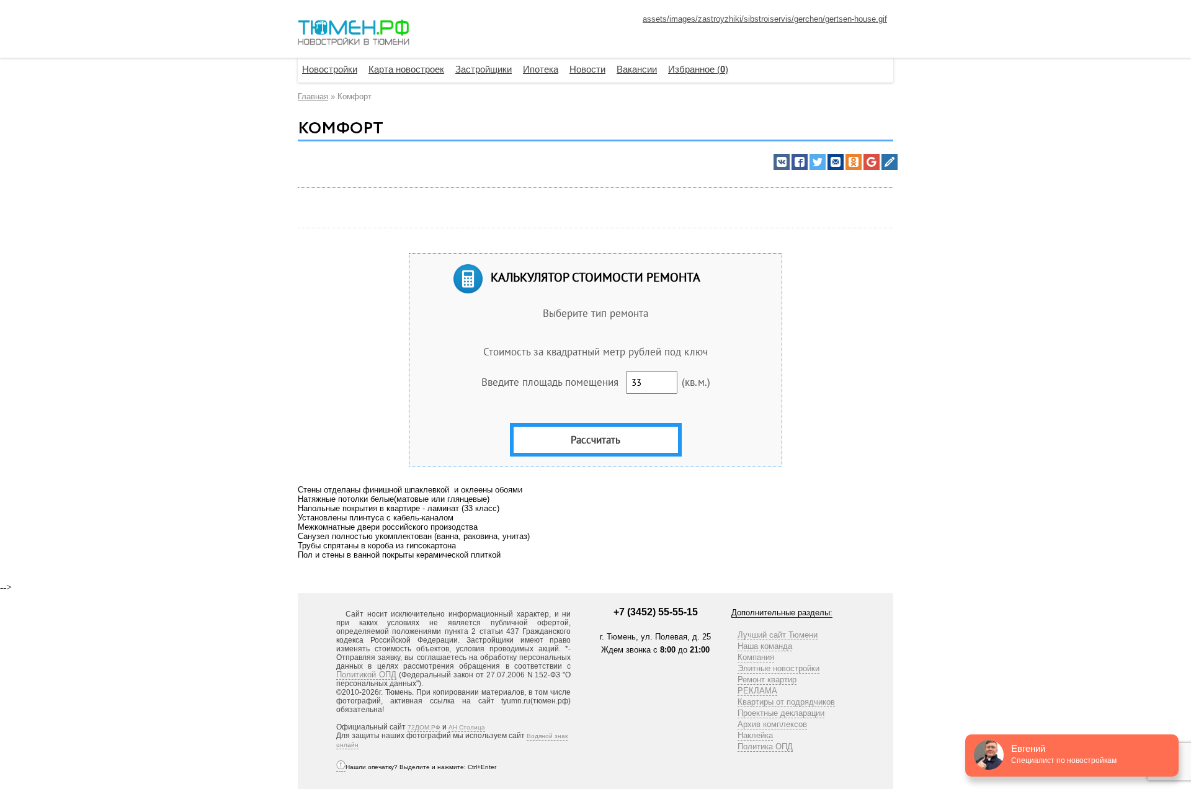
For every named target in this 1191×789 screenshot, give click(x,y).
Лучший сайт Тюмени (778, 635)
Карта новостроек (406, 69)
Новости (587, 69)
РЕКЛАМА (757, 690)
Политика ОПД (765, 746)
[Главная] (353, 34)
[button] (782, 162)
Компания (756, 657)
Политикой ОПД (366, 674)
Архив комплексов (772, 724)
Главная (313, 96)
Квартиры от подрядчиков (786, 702)
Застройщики (483, 69)
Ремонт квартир (767, 679)
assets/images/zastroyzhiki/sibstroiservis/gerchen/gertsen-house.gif (765, 19)
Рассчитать (595, 440)
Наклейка (755, 735)
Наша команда (765, 646)
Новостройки (329, 69)
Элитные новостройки (778, 668)
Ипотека (540, 69)
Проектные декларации (781, 713)
